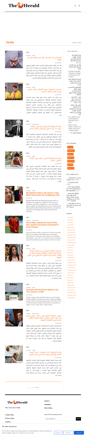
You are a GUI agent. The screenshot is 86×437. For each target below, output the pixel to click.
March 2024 (71, 285)
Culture (70, 154)
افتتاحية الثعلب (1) (73, 182)
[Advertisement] (43, 24)
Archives (8, 422)
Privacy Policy (9, 418)
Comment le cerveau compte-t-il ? (73, 179)
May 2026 (70, 222)
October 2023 (71, 297)
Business (71, 151)
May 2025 (70, 252)
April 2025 (70, 255)
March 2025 (71, 257)
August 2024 (71, 272)
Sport (37, 220)
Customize (57, 432)
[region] (43, 430)
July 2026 (70, 217)
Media (33, 55)
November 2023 (72, 295)
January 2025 (71, 260)
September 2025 (72, 242)
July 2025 (70, 247)
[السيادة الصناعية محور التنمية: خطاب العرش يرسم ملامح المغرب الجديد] (14, 91)
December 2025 (72, 235)
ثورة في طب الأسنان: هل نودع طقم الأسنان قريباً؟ (44, 58)
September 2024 (72, 270)
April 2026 (70, 225)
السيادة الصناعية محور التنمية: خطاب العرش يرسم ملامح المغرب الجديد (44, 90)
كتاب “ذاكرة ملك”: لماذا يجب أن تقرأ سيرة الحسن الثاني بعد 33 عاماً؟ (76, 100)
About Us (47, 401)
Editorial (59, 62)
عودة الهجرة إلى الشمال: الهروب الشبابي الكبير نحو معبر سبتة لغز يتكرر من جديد (75, 59)
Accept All (78, 432)
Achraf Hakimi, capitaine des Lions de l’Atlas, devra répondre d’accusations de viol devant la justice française (42, 224)
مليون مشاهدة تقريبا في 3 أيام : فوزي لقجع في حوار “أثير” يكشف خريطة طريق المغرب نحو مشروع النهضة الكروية (43, 318)
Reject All (68, 432)
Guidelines (47, 404)
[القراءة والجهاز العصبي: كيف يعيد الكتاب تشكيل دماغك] (14, 160)
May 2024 (70, 280)
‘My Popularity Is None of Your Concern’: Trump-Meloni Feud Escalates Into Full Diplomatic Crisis (43, 193)
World (37, 124)
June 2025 (70, 250)
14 (33, 387)
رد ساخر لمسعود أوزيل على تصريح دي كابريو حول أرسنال (73, 205)
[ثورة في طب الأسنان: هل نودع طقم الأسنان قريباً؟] (14, 59)
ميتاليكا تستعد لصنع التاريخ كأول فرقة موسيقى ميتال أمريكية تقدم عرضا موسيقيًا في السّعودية (72, 196)
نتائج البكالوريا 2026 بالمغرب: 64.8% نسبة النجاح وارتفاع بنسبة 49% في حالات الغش (45, 353)
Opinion (71, 161)
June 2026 (70, 220)
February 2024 (71, 287)
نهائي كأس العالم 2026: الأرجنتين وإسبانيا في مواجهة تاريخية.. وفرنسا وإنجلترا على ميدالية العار (75, 109)
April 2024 (70, 282)
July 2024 (70, 275)
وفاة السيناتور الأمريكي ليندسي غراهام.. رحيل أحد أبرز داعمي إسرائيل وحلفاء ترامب (45, 127)
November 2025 (72, 237)
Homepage (74, 42)
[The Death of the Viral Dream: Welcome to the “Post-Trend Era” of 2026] (14, 291)
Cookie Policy (9, 415)
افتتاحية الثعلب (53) (75, 133)
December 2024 (72, 262)
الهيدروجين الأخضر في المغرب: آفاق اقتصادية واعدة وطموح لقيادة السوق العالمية (75, 91)
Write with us (48, 408)
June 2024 (70, 277)
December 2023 (72, 292)
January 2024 (71, 290)
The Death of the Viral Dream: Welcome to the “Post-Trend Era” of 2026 (42, 290)
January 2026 (71, 232)
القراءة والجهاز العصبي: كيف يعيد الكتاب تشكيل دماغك (45, 159)
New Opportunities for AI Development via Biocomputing (73, 188)
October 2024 (71, 267)
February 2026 (71, 230)
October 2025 (71, 240)
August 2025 (71, 245)
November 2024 (72, 265)
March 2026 (71, 227)
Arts (70, 147)
